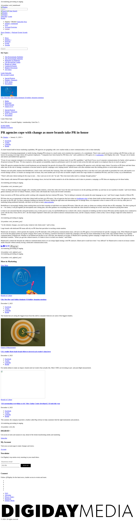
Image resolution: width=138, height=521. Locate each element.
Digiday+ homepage (11, 23)
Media (7, 101)
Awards (24, 32)
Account (3, 449)
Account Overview (11, 27)
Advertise (8, 495)
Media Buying (9, 105)
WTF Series (9, 82)
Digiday (5, 137)
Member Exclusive (7, 127)
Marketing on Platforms (12, 60)
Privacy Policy (9, 497)
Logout (7, 29)
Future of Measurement (8, 347)
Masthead (8, 499)
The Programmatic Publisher (14, 57)
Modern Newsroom (11, 68)
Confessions (100, 155)
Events (20, 32)
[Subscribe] (4, 15)
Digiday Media (9, 500)
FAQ (6, 25)
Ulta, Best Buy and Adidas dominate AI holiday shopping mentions (22, 98)
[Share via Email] (8, 246)
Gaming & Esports (11, 66)
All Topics (8, 69)
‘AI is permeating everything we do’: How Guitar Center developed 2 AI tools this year (30, 403)
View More (4, 265)
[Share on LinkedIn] (2, 246)
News (3, 32)
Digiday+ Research (11, 80)
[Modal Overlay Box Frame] (16, 465)
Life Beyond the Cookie (12, 62)
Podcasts (14, 32)
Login (10, 16)
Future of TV (9, 106)
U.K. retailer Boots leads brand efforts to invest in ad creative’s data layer (26, 351)
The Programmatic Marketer (14, 59)
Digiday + (8, 32)
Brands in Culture (10, 64)
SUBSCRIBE (5, 126)
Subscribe (4, 16)
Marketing (8, 103)
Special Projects (10, 78)
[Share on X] (6, 246)
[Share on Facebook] (4, 246)
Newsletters (8, 84)
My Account (5, 75)
